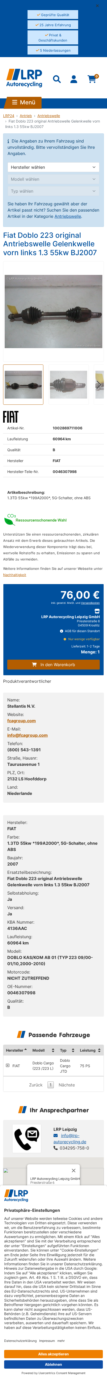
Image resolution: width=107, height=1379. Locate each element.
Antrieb (26, 115)
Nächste (67, 1084)
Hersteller (14, 1050)
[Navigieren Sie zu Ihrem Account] (74, 80)
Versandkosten (90, 602)
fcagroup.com (21, 720)
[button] (99, 6)
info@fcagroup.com (27, 735)
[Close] (74, 1170)
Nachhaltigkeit (14, 575)
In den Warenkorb (58, 664)
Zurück (36, 1084)
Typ (63, 1050)
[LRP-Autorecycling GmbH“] (24, 78)
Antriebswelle (48, 115)
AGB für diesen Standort (82, 631)
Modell (38, 1050)
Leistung (88, 1050)
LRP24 (8, 115)
